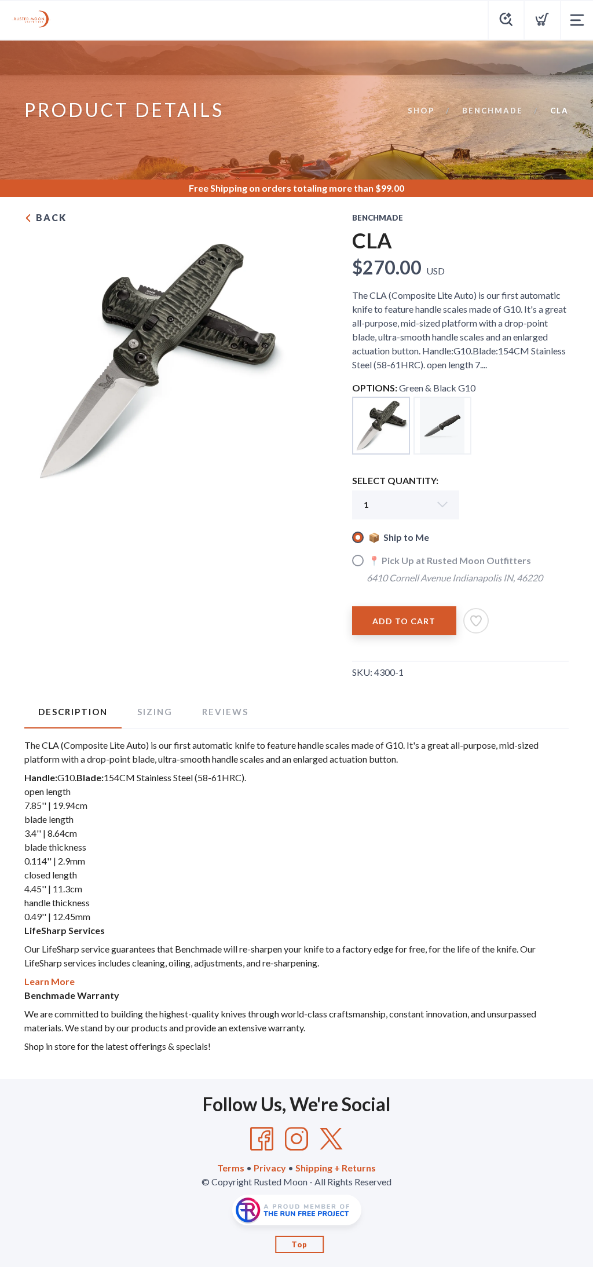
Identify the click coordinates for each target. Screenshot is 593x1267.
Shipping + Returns (335, 1167)
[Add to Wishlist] (476, 621)
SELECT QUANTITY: (395, 480)
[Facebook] (261, 1139)
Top (299, 1244)
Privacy (270, 1167)
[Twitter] (331, 1139)
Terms (230, 1167)
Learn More (49, 981)
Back (50, 217)
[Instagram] (296, 1139)
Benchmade (492, 110)
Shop (421, 110)
